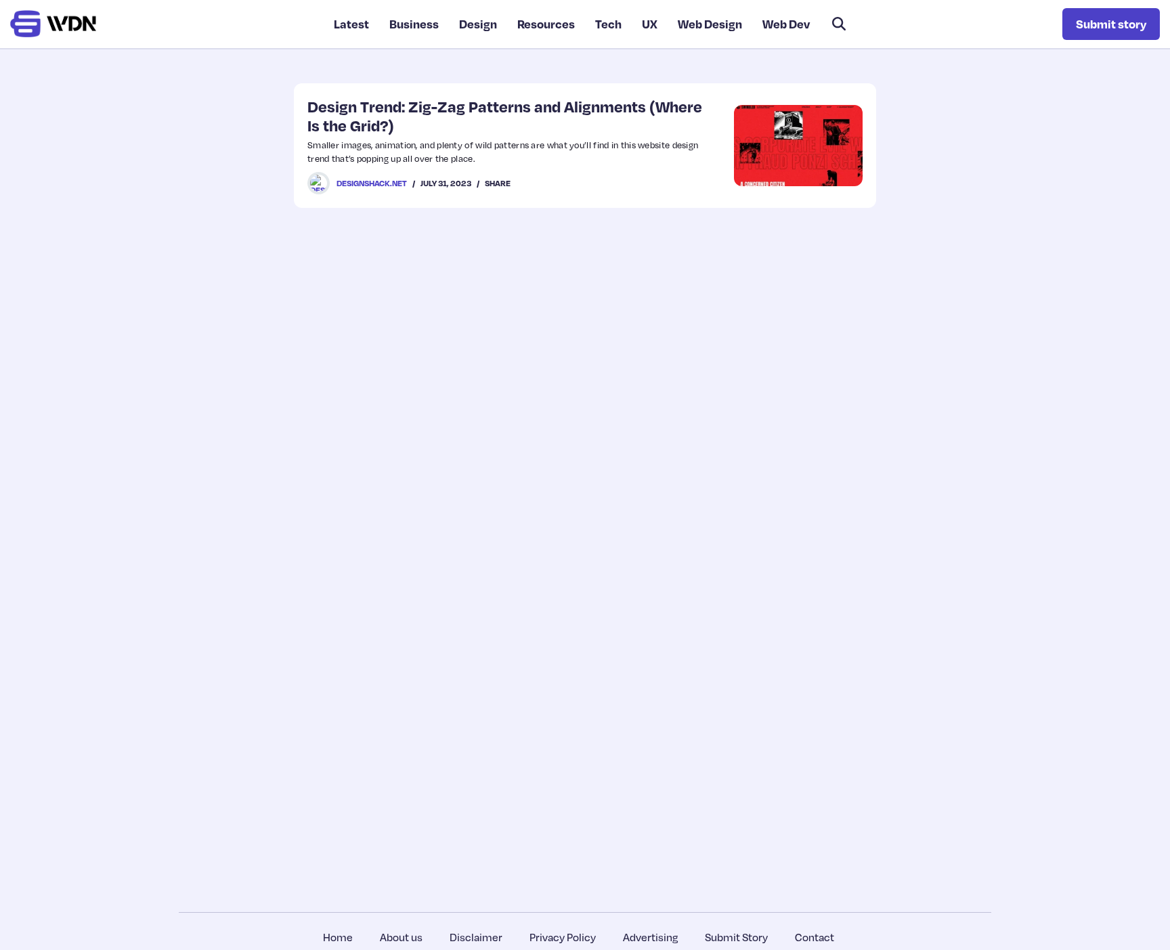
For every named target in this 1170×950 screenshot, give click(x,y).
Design (478, 23)
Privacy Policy (562, 937)
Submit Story (736, 937)
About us (401, 937)
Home (338, 937)
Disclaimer (476, 937)
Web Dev (786, 23)
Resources (546, 23)
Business (414, 23)
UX (649, 23)
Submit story (1111, 23)
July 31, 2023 (445, 183)
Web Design (710, 23)
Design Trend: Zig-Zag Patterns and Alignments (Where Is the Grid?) (504, 115)
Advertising (650, 937)
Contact (814, 937)
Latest (351, 23)
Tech (608, 23)
